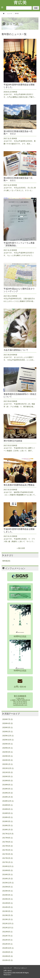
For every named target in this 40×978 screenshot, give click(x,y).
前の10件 (21, 548)
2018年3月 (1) (7, 821)
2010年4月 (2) (7, 960)
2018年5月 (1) (7, 813)
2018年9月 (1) (7, 805)
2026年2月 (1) (7, 731)
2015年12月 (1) (8, 883)
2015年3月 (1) (7, 895)
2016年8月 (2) (7, 870)
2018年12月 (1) (8, 801)
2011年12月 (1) (7, 923)
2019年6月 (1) (7, 785)
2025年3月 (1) (7, 744)
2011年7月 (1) (7, 936)
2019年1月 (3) (7, 797)
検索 (36, 8)
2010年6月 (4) (7, 956)
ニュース (12, 23)
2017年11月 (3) (7, 834)
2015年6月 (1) (7, 887)
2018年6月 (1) (7, 809)
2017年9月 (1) (7, 838)
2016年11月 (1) (7, 866)
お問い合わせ (8, 970)
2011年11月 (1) (7, 927)
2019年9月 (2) (7, 780)
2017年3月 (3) (7, 854)
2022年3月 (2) (7, 760)
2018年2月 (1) (7, 825)
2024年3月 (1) (7, 752)
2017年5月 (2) (7, 846)
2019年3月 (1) (7, 789)
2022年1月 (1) (7, 764)
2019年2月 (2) (7, 793)
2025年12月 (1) (8, 736)
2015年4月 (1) (7, 891)
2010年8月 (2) (7, 952)
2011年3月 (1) (7, 944)
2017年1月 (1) (7, 862)
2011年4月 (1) (7, 940)
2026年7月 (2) (7, 719)
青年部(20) (6, 561)
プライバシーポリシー (20, 968)
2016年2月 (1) (7, 874)
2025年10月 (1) (8, 740)
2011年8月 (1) (7, 932)
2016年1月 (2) (7, 878)
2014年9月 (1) (7, 903)
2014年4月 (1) (7, 907)
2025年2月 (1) (7, 748)
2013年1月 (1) (7, 919)
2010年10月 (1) (8, 948)
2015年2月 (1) (7, 899)
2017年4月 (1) (7, 850)
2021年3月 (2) (7, 772)
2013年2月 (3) (7, 915)
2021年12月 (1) (8, 768)
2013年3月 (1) (7, 911)
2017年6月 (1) (7, 842)
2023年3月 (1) (7, 756)
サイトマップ (8, 968)
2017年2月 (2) (7, 858)
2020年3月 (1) (7, 776)
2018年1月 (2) (7, 829)
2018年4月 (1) (7, 817)
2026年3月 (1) (7, 727)
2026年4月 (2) (7, 723)
